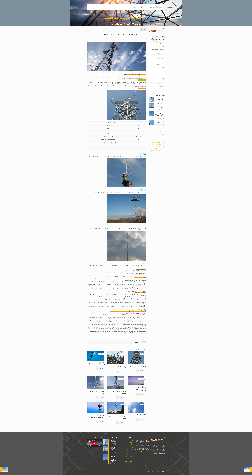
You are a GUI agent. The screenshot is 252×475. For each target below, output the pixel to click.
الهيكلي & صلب (159, 443)
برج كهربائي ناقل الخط (160, 58)
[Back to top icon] (88, 471)
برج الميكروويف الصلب (160, 64)
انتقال (163, 446)
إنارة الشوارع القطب (129, 451)
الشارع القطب (161, 86)
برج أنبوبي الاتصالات (159, 56)
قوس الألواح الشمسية (160, 83)
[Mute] (90, 446)
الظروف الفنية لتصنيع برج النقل (137, 415)
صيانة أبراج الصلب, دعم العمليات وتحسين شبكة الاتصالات (139, 388)
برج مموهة (162, 69)
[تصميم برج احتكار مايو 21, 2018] (4, 469)
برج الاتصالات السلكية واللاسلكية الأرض (158, 50)
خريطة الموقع (156, 453)
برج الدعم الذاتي (161, 61)
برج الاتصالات (132, 74)
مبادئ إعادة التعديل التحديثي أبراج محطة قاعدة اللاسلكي (98, 416)
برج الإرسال (132, 76)
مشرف (136, 342)
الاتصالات (160, 446)
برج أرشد (162, 78)
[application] (94, 443)
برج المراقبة (162, 80)
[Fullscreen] (88, 446)
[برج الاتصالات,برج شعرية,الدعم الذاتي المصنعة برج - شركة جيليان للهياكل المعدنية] (156, 7)
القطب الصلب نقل (160, 89)
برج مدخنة (162, 72)
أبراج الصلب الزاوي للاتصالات (137, 366)
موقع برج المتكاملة (160, 53)
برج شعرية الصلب (161, 67)
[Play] (100, 446)
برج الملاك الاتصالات (159, 46)
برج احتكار (162, 75)
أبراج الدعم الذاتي (115, 278)
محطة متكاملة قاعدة (129, 456)
